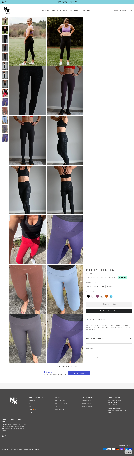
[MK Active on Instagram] (5, 2)
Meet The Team (60, 400)
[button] (46, 10)
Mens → (31, 403)
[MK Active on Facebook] (3, 2)
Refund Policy (86, 403)
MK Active (9, 449)
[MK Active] (6, 10)
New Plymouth (67, 2)
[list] (46, 190)
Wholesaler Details (61, 403)
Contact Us (59, 406)
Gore (74, 2)
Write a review (79, 373)
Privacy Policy (87, 400)
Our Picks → (33, 406)
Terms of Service (87, 406)
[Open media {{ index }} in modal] (27, 41)
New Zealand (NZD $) (124, 445)
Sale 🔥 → (32, 409)
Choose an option (109, 304)
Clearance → (33, 412)
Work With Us (59, 409)
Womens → (32, 400)
